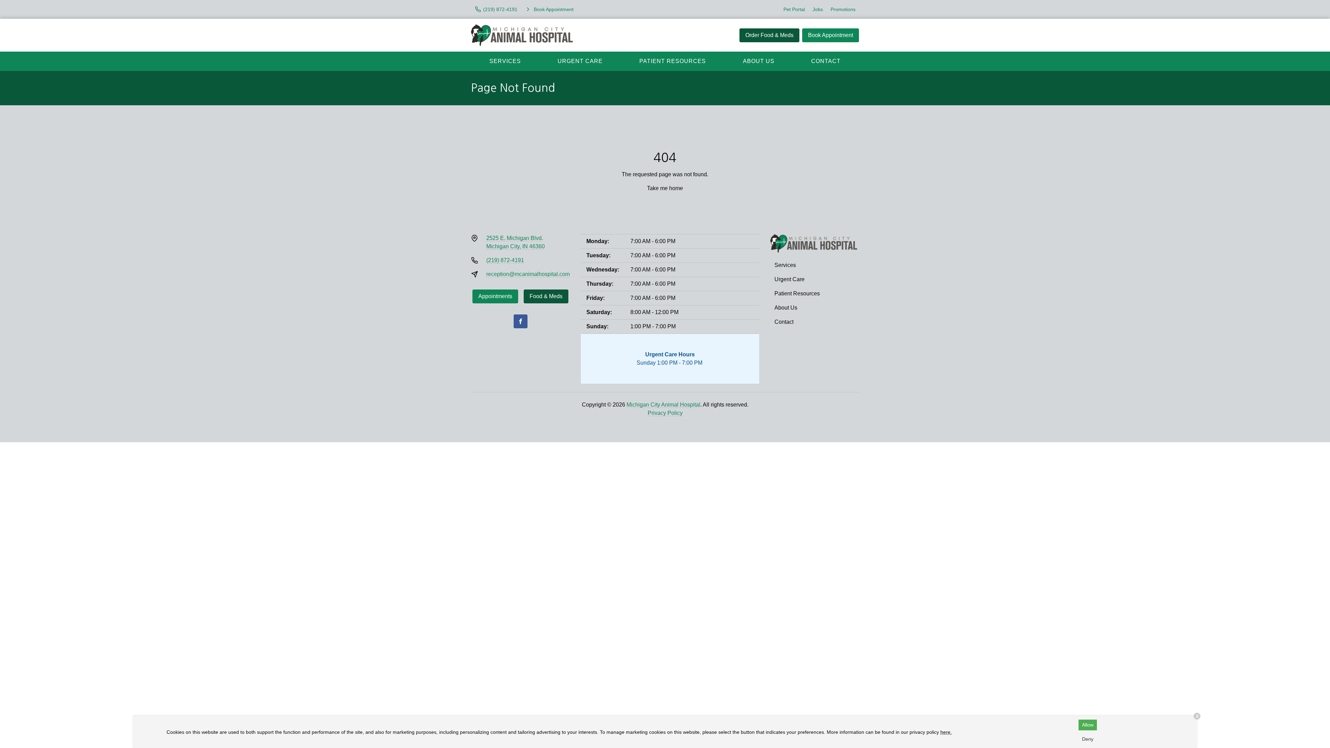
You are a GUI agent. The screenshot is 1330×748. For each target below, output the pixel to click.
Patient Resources (672, 61)
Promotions (843, 9)
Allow (1087, 725)
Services (505, 61)
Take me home (665, 188)
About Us (758, 61)
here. (946, 732)
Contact (826, 61)
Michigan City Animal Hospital (663, 405)
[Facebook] (520, 321)
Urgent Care (580, 61)
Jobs (818, 9)
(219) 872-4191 (505, 260)
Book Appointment (830, 35)
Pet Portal (794, 9)
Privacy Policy (665, 413)
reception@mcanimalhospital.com (528, 274)
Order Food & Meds (769, 35)
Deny (1087, 739)
